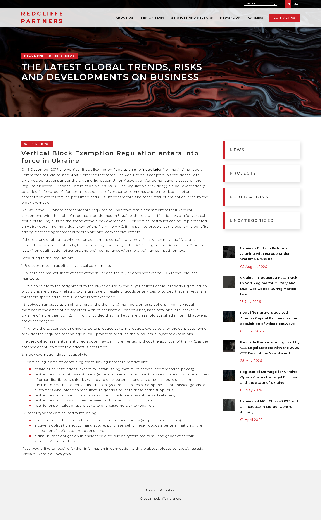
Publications (249, 197)
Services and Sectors (192, 17)
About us (125, 17)
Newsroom (230, 17)
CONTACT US (284, 17)
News (237, 149)
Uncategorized (252, 220)
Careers (256, 17)
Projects (243, 173)
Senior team (152, 17)
